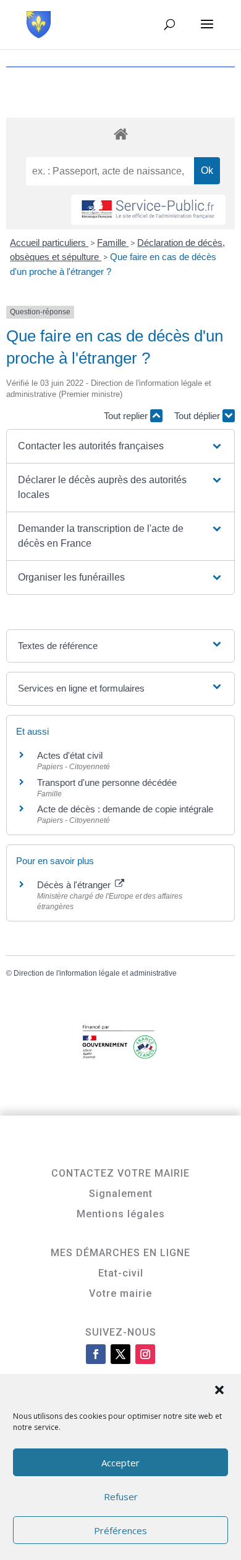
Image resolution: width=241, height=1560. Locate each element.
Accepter (120, 1462)
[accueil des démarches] (120, 133)
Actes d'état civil (70, 755)
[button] (220, 1391)
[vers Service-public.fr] (148, 210)
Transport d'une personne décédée (107, 782)
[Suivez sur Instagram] (145, 1354)
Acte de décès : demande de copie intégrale (125, 809)
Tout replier (127, 415)
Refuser (121, 1496)
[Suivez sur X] (120, 1354)
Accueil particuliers (49, 242)
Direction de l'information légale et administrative (95, 973)
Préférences (120, 1530)
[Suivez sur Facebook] (96, 1354)
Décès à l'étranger (75, 885)
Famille (113, 242)
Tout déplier (198, 415)
